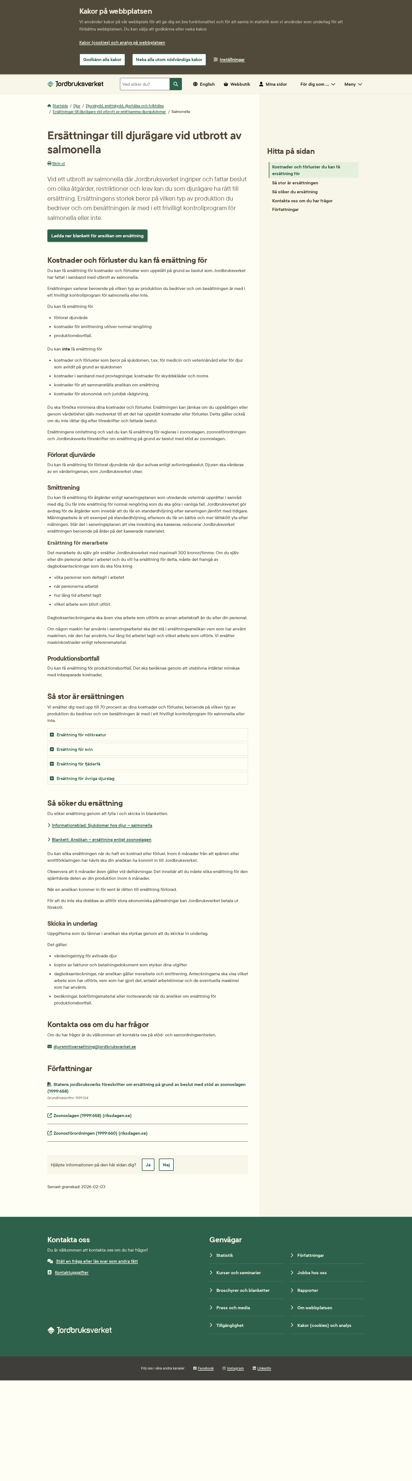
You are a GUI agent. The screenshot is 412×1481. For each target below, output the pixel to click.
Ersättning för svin (75, 749)
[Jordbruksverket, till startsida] (75, 83)
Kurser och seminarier (238, 1272)
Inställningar (232, 59)
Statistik (224, 1255)
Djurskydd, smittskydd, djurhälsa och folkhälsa (125, 105)
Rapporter (307, 1290)
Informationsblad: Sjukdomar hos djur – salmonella (102, 825)
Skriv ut (58, 163)
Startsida (60, 105)
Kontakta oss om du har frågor (302, 200)
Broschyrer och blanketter (243, 1290)
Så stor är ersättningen (295, 182)
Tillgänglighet (230, 1325)
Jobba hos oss (312, 1272)
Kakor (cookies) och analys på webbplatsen (122, 42)
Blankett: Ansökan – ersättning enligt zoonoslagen (101, 839)
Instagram (235, 1368)
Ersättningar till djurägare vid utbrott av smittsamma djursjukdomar (109, 111)
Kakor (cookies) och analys (324, 1325)
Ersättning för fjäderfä (78, 764)
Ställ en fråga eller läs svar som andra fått (97, 1261)
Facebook (206, 1368)
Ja (148, 1164)
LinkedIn (264, 1368)
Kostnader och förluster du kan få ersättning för (306, 170)
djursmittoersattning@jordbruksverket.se (94, 1046)
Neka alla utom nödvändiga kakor (169, 59)
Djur (76, 105)
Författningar (285, 209)
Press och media (233, 1307)
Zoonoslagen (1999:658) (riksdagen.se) (92, 1115)
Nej (166, 1164)
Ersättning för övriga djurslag (85, 778)
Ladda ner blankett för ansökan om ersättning (97, 235)
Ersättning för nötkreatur (81, 734)
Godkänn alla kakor (102, 59)
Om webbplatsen (314, 1307)
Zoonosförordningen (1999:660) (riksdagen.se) (100, 1133)
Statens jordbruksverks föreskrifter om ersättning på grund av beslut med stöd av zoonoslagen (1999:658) (147, 1090)
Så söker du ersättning (295, 191)
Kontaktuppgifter (72, 1272)
